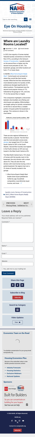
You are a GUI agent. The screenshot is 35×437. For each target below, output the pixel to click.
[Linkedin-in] (16, 421)
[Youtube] (23, 421)
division (6, 142)
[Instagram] (19, 421)
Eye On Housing (17, 26)
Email (4, 253)
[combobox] (13, 19)
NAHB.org (17, 417)
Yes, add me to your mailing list (14, 269)
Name (4, 245)
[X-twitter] (17, 422)
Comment (6, 222)
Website (4, 261)
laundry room (10, 192)
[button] (30, 19)
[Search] (26, 19)
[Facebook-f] (12, 421)
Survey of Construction (11, 61)
